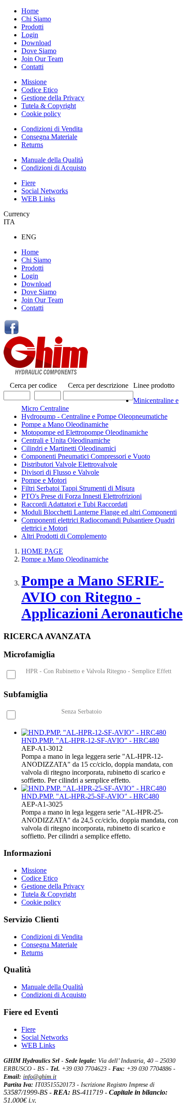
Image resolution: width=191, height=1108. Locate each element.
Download (36, 43)
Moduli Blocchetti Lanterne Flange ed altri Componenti (99, 512)
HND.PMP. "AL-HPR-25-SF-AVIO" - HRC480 (90, 796)
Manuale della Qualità (52, 160)
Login (29, 35)
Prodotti (32, 27)
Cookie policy (41, 113)
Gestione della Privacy (52, 97)
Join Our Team (42, 58)
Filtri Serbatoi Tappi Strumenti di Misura (78, 488)
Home (30, 11)
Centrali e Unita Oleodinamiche (65, 440)
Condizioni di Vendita (52, 129)
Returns (32, 144)
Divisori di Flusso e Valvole (60, 472)
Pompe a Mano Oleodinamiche (64, 424)
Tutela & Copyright (48, 105)
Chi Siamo (36, 19)
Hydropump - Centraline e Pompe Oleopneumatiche (94, 416)
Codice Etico (39, 90)
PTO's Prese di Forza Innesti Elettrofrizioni (81, 496)
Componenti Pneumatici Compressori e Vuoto (85, 456)
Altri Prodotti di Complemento (64, 536)
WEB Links (38, 199)
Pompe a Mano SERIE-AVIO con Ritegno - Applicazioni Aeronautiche (102, 597)
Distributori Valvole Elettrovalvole (69, 464)
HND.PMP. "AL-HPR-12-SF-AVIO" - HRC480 (90, 740)
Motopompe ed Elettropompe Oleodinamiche (84, 432)
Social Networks (44, 191)
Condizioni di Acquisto (53, 168)
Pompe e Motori (44, 480)
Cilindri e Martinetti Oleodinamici (68, 448)
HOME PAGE (42, 551)
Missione (34, 82)
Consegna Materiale (49, 136)
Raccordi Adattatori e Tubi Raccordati (74, 504)
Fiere (28, 183)
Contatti (32, 66)
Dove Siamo (38, 51)
